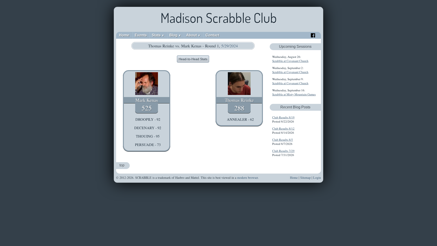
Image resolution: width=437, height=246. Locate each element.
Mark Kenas (146, 100)
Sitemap (305, 177)
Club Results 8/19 (283, 117)
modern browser (247, 177)
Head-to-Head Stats (193, 59)
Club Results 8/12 (283, 128)
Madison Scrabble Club (218, 17)
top (121, 165)
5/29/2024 (229, 46)
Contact (212, 35)
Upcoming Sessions (295, 47)
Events (141, 35)
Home (124, 35)
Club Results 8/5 (282, 140)
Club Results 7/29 (283, 151)
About (193, 35)
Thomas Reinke (239, 100)
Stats (158, 35)
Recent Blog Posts (295, 107)
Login (317, 177)
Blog (175, 35)
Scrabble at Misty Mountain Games (294, 94)
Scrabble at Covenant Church (290, 61)
